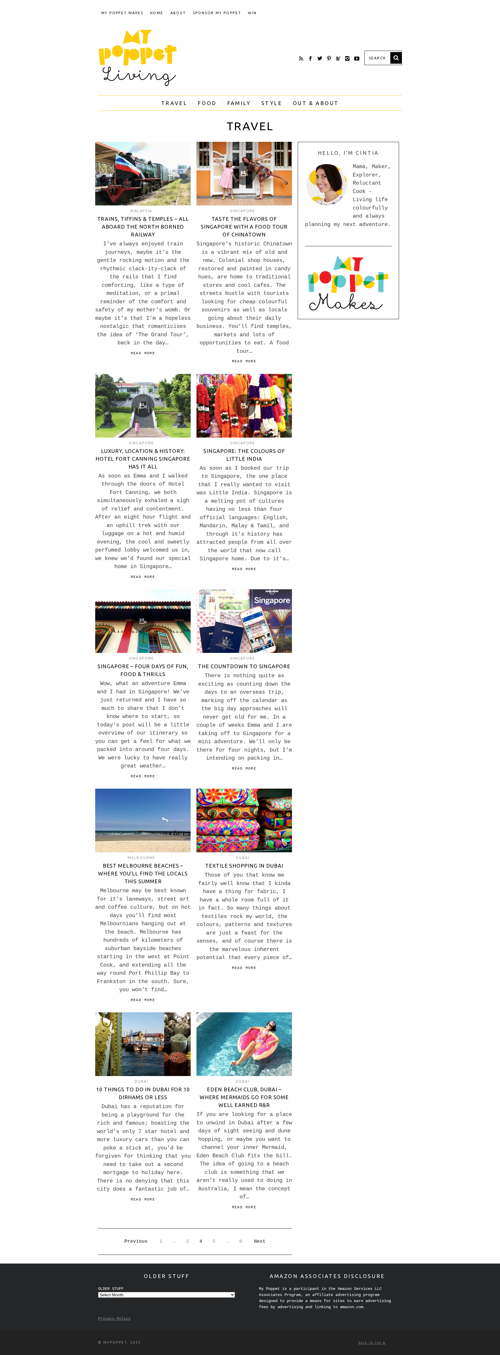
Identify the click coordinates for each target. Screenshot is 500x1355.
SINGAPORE (242, 211)
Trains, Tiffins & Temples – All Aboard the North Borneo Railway (143, 226)
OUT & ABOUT (316, 103)
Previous (136, 1241)
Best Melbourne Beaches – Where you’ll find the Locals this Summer (143, 873)
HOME (156, 13)
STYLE (271, 103)
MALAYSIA (141, 211)
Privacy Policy (114, 1318)
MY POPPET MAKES (122, 13)
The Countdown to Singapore (244, 666)
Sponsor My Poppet (217, 13)
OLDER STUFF (111, 1288)
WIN (252, 13)
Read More (143, 353)
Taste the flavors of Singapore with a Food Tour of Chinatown (244, 226)
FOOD (207, 103)
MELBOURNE (141, 858)
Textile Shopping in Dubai (244, 866)
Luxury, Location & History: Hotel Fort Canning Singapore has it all (142, 458)
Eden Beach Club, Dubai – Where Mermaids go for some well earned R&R (244, 1097)
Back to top (371, 1342)
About (178, 13)
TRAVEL (174, 103)
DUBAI (243, 858)
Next (260, 1241)
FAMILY (239, 103)
